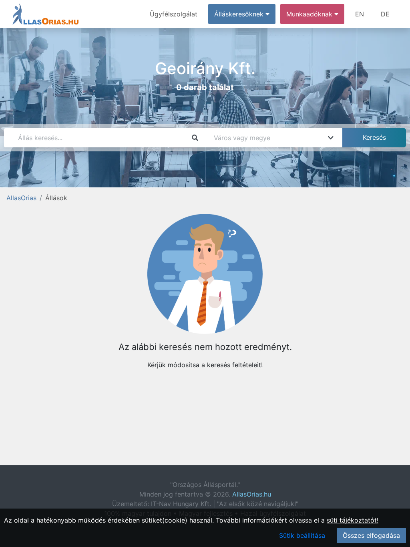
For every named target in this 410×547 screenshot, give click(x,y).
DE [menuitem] (385, 14)
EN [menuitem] (359, 14)
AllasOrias (21, 198)
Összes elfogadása (371, 535)
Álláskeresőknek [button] (239, 14)
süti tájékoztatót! (352, 520)
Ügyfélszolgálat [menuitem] (173, 14)
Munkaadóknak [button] (310, 14)
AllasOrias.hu (251, 494)
